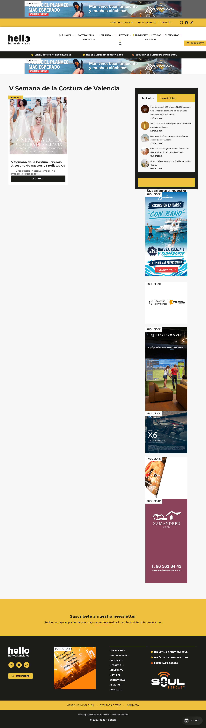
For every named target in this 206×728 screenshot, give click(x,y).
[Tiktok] (191, 22)
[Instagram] (181, 22)
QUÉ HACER (65, 35)
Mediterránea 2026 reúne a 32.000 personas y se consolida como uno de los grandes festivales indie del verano (171, 111)
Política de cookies (119, 715)
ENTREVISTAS (172, 35)
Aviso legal (83, 715)
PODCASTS (150, 39)
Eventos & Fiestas (147, 22)
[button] (120, 44)
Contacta (166, 22)
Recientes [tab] (148, 98)
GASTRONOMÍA (86, 35)
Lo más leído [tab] (168, 98)
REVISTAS (87, 39)
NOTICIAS (156, 35)
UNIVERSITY (141, 35)
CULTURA (106, 35)
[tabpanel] (166, 137)
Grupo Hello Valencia (121, 22)
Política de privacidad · (99, 715)
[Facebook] (186, 22)
